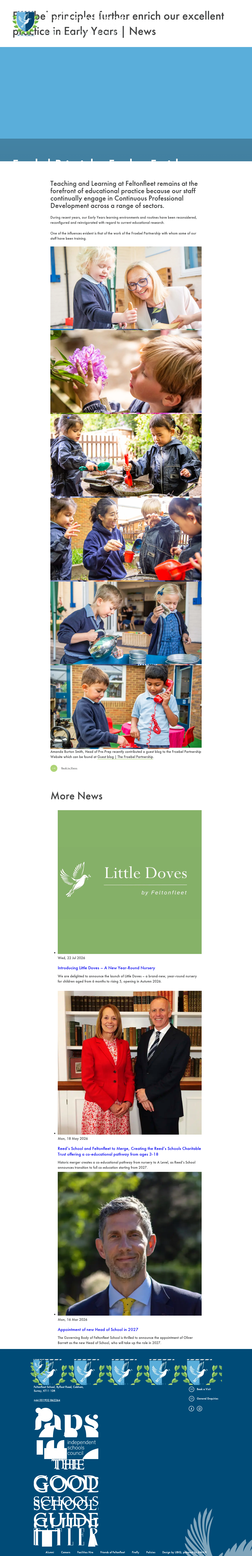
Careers (65, 1552)
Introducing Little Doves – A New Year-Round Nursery (106, 968)
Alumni (50, 1552)
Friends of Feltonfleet (112, 1552)
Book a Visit (204, 1389)
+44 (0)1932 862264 (47, 1400)
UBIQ (178, 1552)
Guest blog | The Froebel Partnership (125, 756)
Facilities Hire (85, 1552)
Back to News (69, 768)
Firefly (135, 1552)
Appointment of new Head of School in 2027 (98, 1329)
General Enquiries (207, 1398)
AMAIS (202, 1552)
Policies (150, 1552)
